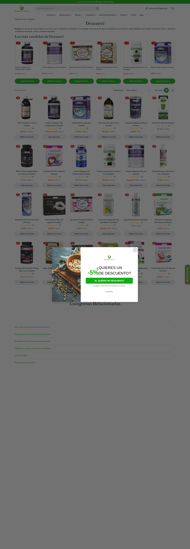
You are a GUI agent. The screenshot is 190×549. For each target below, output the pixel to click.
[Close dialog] (135, 250)
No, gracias (109, 291)
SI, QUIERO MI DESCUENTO (109, 280)
